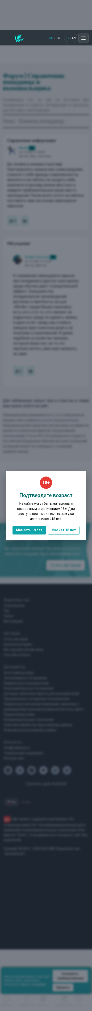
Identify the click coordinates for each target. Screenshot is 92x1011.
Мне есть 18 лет (29, 530)
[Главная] (18, 38)
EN (58, 38)
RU (51, 38)
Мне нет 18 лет (63, 530)
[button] (83, 38)
